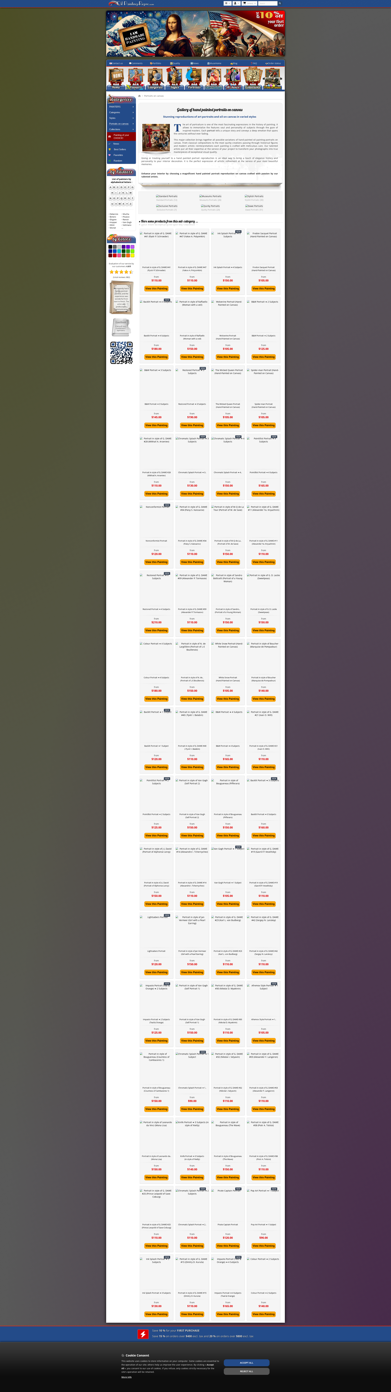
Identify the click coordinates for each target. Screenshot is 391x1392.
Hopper (113, 222)
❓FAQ (253, 63)
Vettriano (127, 225)
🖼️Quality (175, 63)
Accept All (246, 1363)
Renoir (126, 219)
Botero (113, 217)
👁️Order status (273, 63)
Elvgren (113, 219)
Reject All (246, 1371)
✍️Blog (233, 63)
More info (126, 1377)
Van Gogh (127, 222)
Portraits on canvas (154, 95)
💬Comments (136, 63)
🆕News (194, 63)
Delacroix (114, 214)
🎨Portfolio (155, 63)
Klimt (112, 225)
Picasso (126, 217)
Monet (113, 228)
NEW (238, 231)
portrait (211, 130)
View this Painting (156, 288)
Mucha (126, 214)
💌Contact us (116, 63)
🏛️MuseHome (214, 63)
